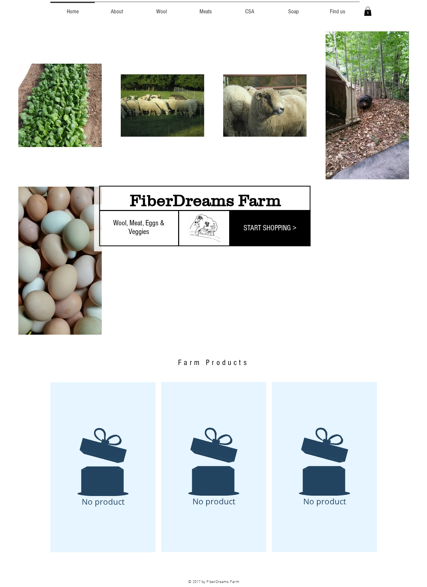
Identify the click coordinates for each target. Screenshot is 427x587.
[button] (368, 11)
